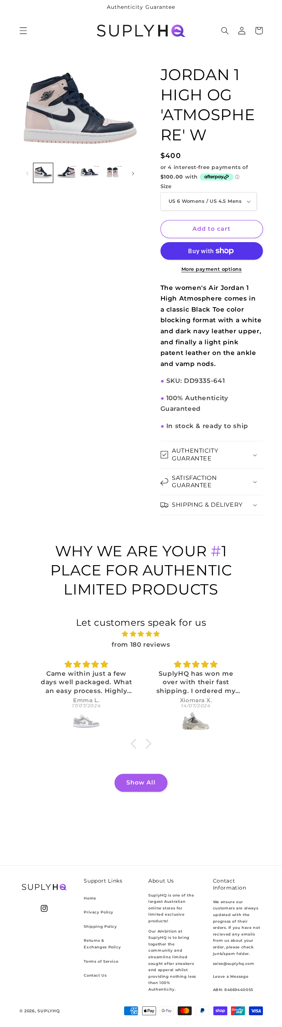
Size (166, 186)
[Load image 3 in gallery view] (89, 172)
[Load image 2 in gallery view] (66, 172)
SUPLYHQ (48, 1011)
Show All (141, 782)
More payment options (211, 269)
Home (90, 898)
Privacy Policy (98, 912)
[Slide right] (133, 173)
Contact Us (95, 975)
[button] (23, 30)
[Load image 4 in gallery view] (112, 172)
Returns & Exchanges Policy (102, 943)
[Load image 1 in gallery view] (43, 172)
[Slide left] (27, 173)
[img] (141, 634)
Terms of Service (101, 961)
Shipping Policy (100, 926)
